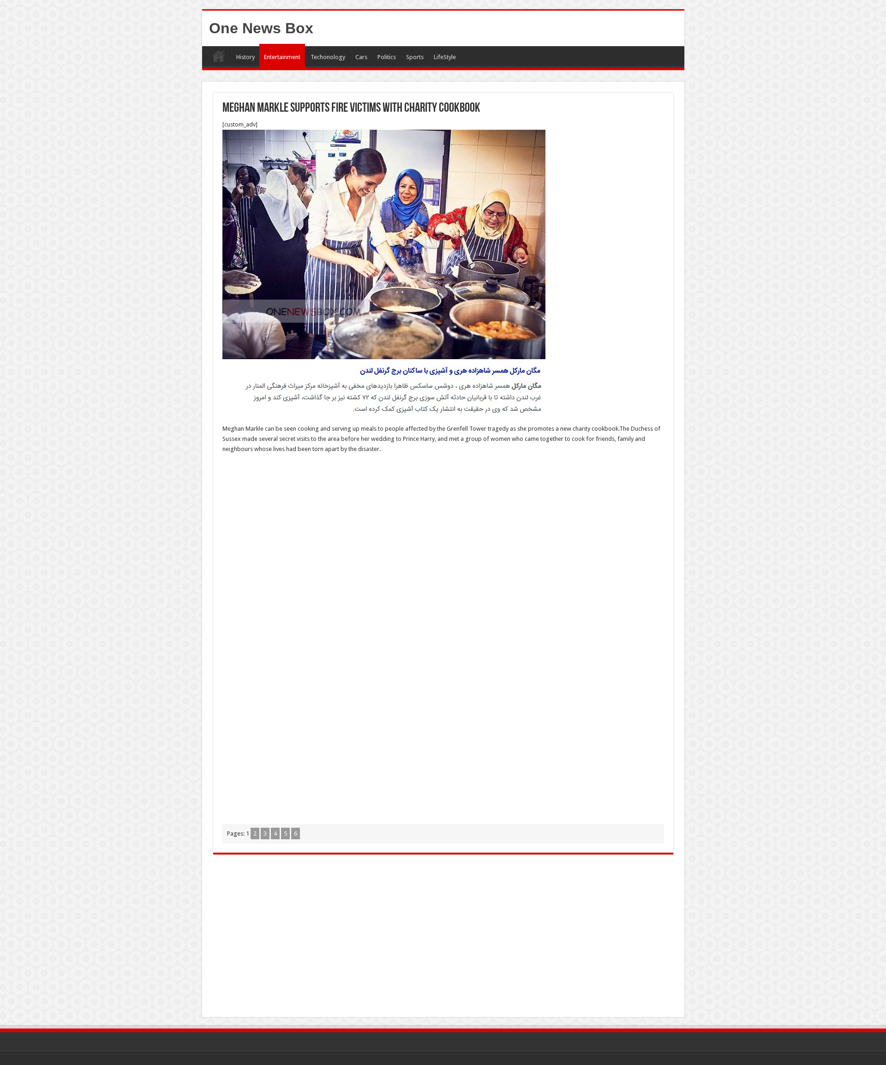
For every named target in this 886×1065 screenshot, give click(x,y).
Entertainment (282, 57)
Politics (386, 57)
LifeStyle (445, 57)
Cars (361, 57)
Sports (415, 57)
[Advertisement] (443, 528)
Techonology (328, 57)
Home (219, 56)
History (245, 57)
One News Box (261, 28)
